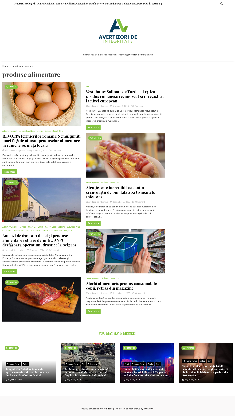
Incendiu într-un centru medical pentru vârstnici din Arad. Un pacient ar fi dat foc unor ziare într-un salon (146, 372)
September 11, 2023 (121, 202)
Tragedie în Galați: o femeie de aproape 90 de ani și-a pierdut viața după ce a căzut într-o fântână (27, 372)
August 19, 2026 (191, 379)
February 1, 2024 (37, 250)
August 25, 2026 (14, 379)
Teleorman (92, 364)
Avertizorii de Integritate (15, 250)
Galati (25, 364)
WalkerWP (149, 408)
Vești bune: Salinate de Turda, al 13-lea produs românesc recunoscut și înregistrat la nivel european (125, 96)
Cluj (78, 227)
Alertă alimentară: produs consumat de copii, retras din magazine (121, 285)
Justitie (48, 131)
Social (55, 131)
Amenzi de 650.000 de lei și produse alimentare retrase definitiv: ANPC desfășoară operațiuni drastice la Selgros (39, 240)
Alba (24, 227)
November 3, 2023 (120, 106)
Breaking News (28, 131)
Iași (22, 230)
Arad (127, 364)
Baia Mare (31, 227)
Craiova (16, 230)
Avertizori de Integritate (14, 150)
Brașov (47, 227)
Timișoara (67, 230)
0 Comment (56, 150)
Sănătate (37, 230)
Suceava (58, 230)
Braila (40, 227)
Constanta (6, 230)
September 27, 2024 (37, 150)
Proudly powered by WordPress (97, 408)
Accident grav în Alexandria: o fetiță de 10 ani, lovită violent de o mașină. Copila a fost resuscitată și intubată (86, 372)
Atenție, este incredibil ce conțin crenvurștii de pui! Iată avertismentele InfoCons (120, 192)
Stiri (61, 131)
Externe (40, 131)
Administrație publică (11, 131)
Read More (9, 172)
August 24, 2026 (132, 379)
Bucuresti (71, 227)
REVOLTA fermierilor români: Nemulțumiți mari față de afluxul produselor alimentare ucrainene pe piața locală (41, 141)
